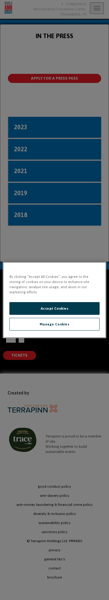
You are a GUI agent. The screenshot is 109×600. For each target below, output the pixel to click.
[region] (54, 300)
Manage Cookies (55, 324)
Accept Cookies (55, 308)
